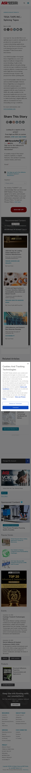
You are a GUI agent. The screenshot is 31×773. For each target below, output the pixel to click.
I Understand (16, 407)
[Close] (28, 363)
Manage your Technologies (15, 403)
